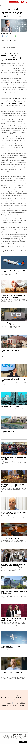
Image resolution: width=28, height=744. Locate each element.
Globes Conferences (13, 693)
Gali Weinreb (11, 47)
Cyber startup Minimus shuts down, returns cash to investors (13, 296)
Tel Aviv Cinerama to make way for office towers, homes (13, 351)
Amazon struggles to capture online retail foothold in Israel (13, 323)
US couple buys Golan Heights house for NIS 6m (13, 432)
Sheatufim (14, 98)
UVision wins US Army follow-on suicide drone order (12, 647)
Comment (12, 690)
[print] (3, 40)
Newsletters (5, 693)
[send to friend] (7, 40)
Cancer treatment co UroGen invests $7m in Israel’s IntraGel (13, 513)
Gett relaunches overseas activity (12, 538)
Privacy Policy (18, 697)
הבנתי (23, 741)
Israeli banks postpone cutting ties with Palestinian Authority (13, 565)
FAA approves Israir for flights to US (13, 271)
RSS (20, 693)
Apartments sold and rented (10, 407)
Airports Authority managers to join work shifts (13, 458)
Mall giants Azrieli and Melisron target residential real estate (14, 619)
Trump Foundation (17, 103)
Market (22, 690)
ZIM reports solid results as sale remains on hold (11, 673)
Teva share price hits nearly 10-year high (13, 380)
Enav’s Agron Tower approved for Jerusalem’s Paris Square (12, 485)
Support (13, 699)
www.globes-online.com (6, 248)
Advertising (3, 697)
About (24, 697)
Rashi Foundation (5, 103)
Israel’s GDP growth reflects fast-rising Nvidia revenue (14, 592)
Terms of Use (10, 697)
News (4, 5)
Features (18, 690)
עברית (17, 695)
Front (1, 5)
